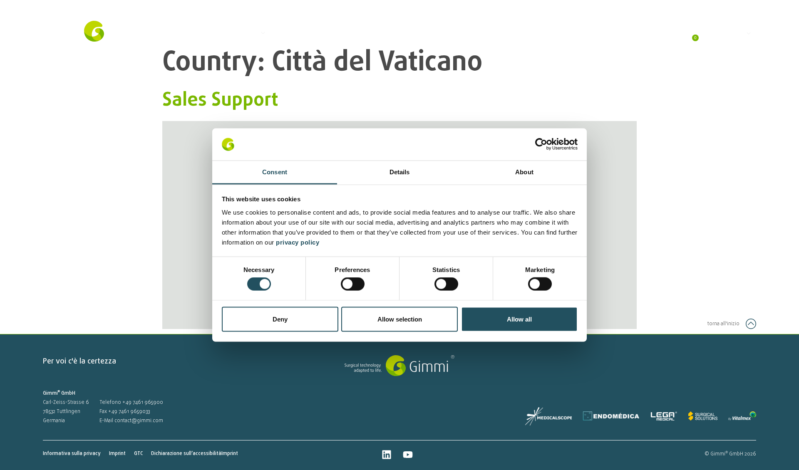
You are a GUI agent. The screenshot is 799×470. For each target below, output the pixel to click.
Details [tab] (400, 171)
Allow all (519, 318)
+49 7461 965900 (142, 402)
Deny (280, 318)
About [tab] (524, 171)
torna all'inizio (723, 324)
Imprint (117, 454)
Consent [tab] (274, 171)
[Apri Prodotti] (262, 33)
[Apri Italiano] (748, 33)
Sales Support (220, 101)
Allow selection (399, 318)
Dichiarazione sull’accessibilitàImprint (194, 454)
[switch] (353, 284)
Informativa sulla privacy (72, 454)
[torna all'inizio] (751, 324)
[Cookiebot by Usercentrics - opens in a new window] (541, 144)
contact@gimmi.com (138, 421)
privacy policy (298, 241)
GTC (138, 454)
